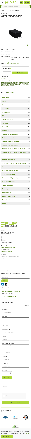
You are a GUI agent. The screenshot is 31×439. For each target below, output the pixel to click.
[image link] (5, 417)
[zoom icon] (27, 45)
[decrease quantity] (4, 73)
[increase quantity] (10, 73)
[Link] (2, 284)
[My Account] (21, 2)
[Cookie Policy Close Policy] (29, 431)
